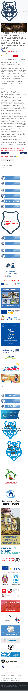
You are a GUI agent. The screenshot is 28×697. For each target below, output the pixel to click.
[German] (7, 156)
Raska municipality (12, 686)
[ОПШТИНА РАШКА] (9, 11)
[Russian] (15, 156)
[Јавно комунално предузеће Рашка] (10, 667)
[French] (5, 156)
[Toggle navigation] (26, 11)
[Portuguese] (12, 156)
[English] (2, 156)
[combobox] (9, 387)
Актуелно (9, 51)
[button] (24, 11)
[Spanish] (17, 156)
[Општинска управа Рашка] (2, 49)
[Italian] (10, 156)
